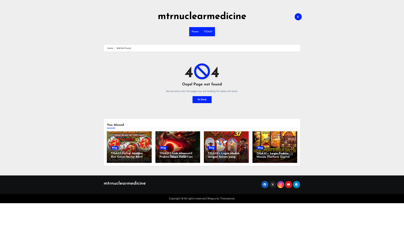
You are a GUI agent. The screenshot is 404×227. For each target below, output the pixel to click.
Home (195, 31)
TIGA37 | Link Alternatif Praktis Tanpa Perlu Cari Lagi (176, 157)
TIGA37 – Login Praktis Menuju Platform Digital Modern (273, 157)
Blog (114, 147)
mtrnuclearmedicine (202, 16)
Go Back (202, 99)
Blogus (212, 198)
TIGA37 (208, 31)
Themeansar (227, 198)
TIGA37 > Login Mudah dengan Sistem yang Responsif (223, 157)
